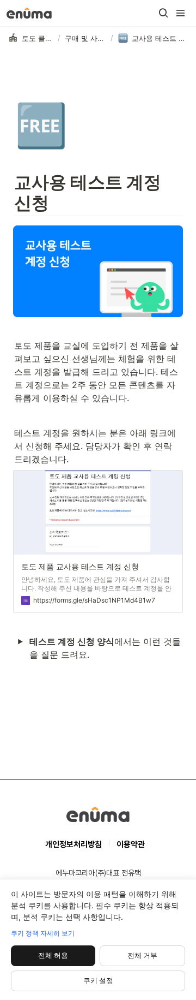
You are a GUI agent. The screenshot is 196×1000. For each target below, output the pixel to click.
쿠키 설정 (98, 980)
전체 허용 (53, 955)
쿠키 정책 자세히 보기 (43, 933)
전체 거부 (142, 955)
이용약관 (131, 844)
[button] (163, 13)
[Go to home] (29, 13)
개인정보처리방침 (73, 844)
